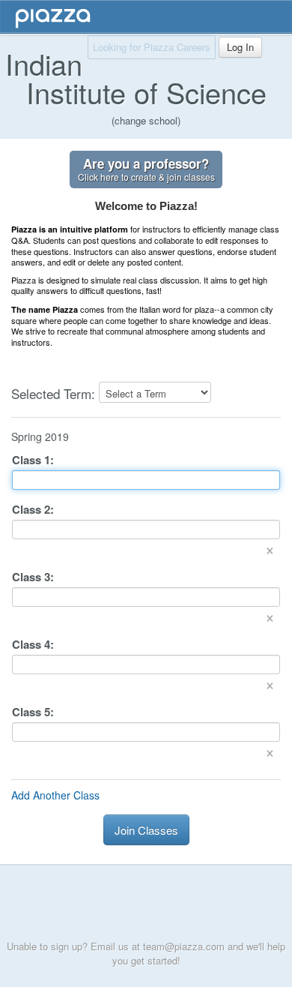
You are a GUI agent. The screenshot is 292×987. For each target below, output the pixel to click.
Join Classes (146, 830)
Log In (240, 47)
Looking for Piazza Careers (151, 47)
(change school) (146, 120)
